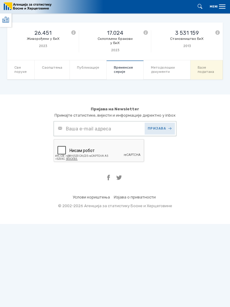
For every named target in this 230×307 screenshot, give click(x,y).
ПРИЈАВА (157, 128)
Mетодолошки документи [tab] (163, 69)
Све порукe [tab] (20, 69)
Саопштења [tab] (52, 67)
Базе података (206, 69)
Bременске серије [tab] (123, 69)
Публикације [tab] (88, 67)
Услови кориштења (91, 197)
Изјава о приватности (135, 197)
